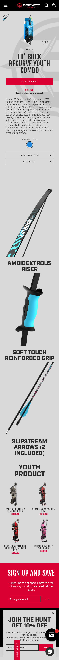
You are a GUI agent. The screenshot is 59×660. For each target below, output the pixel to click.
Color (29, 139)
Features (29, 161)
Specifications (29, 155)
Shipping (19, 93)
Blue (29, 145)
